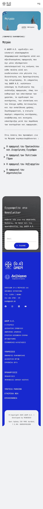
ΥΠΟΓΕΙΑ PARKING (13, 389)
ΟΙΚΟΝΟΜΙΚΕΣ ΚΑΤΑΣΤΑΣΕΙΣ (15, 342)
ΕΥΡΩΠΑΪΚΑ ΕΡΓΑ (11, 362)
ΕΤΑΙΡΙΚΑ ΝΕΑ (11, 393)
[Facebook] (6, 306)
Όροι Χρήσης (14, 422)
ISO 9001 (23, 422)
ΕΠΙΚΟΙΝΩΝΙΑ (11, 398)
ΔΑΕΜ (24, 27)
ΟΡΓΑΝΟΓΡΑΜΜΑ (10, 339)
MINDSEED (27, 418)
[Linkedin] (19, 306)
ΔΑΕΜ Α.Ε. (28, 415)
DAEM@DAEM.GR (10, 301)
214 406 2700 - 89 (12, 298)
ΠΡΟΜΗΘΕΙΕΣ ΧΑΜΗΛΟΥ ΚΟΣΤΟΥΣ (16, 380)
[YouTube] (26, 306)
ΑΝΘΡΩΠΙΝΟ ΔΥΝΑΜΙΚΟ (13, 332)
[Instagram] (12, 306)
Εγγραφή (22, 245)
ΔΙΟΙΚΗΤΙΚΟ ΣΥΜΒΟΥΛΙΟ (14, 328)
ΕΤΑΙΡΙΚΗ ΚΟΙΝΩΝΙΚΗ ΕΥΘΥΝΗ (16, 335)
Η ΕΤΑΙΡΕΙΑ (9, 325)
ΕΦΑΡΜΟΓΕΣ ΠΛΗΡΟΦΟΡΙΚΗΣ (15, 355)
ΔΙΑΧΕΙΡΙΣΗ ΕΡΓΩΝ (12, 359)
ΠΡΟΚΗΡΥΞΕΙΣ (10, 376)
